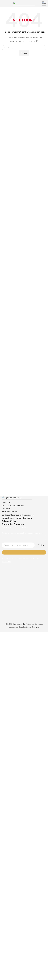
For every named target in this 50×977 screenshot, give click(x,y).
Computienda (19, 932)
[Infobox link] (44, 3)
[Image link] (17, 498)
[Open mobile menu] (3, 3)
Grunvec (35, 935)
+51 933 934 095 (9, 512)
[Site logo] (24, 3)
